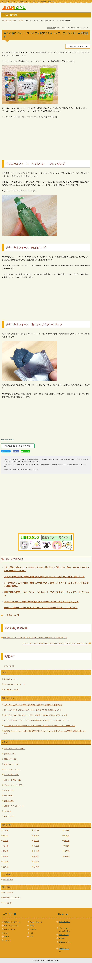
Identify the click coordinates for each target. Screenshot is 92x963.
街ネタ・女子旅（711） (13, 780)
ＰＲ (31, 937)
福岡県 (36, 867)
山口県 (36, 851)
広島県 (36, 846)
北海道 (5, 830)
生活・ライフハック (11, 926)
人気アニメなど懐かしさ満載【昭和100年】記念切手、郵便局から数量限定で (33, 705)
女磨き (6, 937)
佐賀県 (66, 836)
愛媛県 (36, 856)
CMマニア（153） (11, 759)
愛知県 (5, 851)
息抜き (32, 926)
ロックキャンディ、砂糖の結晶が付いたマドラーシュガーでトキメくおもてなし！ (41, 601)
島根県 (36, 841)
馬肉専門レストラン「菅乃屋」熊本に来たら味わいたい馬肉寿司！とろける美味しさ (35, 638)
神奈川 (5, 841)
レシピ (6, 933)
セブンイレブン (9, 666)
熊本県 (66, 841)
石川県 (5, 846)
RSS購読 (62, 938)
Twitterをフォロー (10, 679)
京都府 (5, 856)
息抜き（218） (9, 790)
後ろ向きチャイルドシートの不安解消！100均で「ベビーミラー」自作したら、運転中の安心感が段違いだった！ (45, 732)
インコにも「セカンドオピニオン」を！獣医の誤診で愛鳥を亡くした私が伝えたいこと (37, 720)
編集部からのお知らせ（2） (14, 806)
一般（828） (8, 795)
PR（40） (8, 811)
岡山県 (36, 830)
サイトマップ (64, 935)
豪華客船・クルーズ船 (11, 898)
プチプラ (7, 940)
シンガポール (8, 892)
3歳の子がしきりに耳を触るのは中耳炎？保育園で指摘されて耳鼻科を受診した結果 (35, 715)
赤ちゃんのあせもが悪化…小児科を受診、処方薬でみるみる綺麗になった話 (32, 710)
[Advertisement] (46, 136)
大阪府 (5, 862)
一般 (31, 933)
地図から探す (8, 880)
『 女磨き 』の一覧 (12, 615)
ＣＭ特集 (33, 929)
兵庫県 (5, 867)
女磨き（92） (9, 801)
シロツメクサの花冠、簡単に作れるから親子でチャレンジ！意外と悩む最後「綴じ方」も (44, 577)
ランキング (7, 903)
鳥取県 (36, 836)
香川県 (36, 862)
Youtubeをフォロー (11, 690)
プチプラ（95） (10, 754)
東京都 (5, 836)
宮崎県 (66, 846)
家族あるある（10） (11, 764)
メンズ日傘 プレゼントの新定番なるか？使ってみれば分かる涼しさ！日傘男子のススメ (56, 643)
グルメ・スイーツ (36, 922)
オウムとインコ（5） (12, 769)
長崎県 (66, 830)
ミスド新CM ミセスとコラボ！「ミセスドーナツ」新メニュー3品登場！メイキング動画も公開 (39, 726)
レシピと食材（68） (11, 775)
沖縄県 (66, 856)
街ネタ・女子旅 (9, 929)
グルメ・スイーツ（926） (14, 785)
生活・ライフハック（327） (14, 749)
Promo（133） (9, 816)
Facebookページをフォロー (14, 684)
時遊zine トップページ (12, 922)
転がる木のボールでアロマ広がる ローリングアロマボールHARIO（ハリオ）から (41, 608)
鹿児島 (66, 851)
